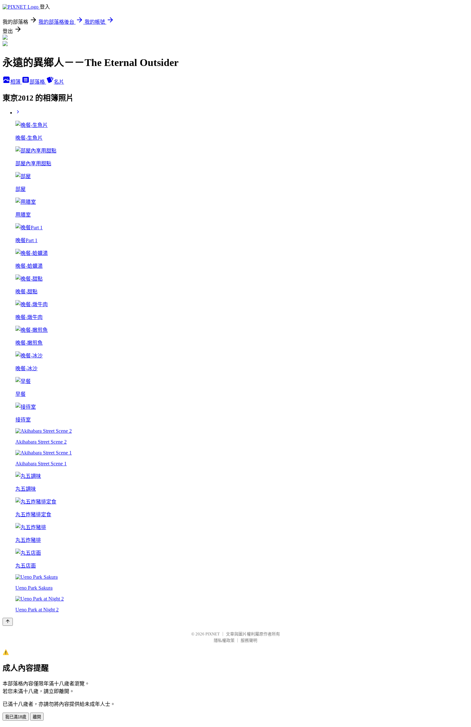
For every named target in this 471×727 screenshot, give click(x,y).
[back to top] (8, 622)
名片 (59, 82)
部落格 (37, 82)
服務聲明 (249, 640)
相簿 (16, 82)
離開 (37, 717)
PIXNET (212, 634)
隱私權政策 (224, 640)
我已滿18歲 (15, 717)
